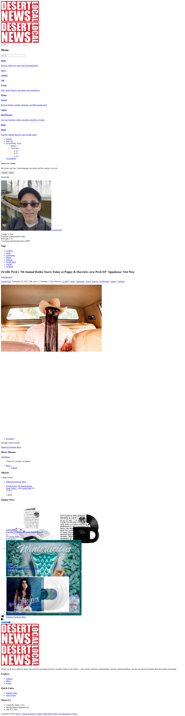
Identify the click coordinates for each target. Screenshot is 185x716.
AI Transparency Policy (68, 714)
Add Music (5, 457)
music (8, 253)
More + (9, 466)
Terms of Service (29, 714)
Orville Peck (11, 262)
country (9, 264)
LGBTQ (9, 251)
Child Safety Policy (50, 714)
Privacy (19, 714)
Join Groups (11, 695)
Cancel (4, 173)
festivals (9, 260)
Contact (39, 714)
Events (8, 683)
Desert (8, 258)
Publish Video (11, 693)
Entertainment (6, 277)
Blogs (8, 681)
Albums (14, 468)
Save (11, 173)
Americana (10, 255)
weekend (9, 267)
